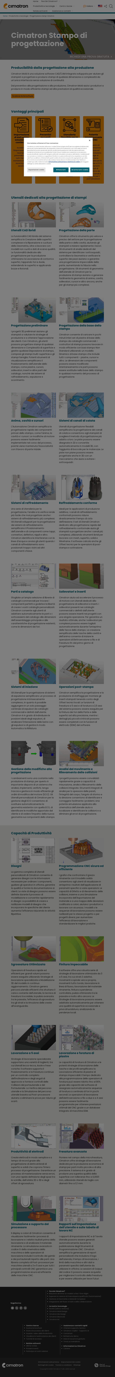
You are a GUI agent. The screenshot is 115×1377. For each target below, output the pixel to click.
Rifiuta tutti (61, 170)
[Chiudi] (89, 140)
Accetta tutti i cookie (80, 170)
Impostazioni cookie (36, 170)
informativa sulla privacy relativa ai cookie (64, 162)
